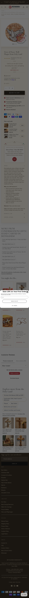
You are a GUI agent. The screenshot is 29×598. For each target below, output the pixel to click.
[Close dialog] (27, 292)
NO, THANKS (14, 305)
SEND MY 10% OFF (14, 301)
